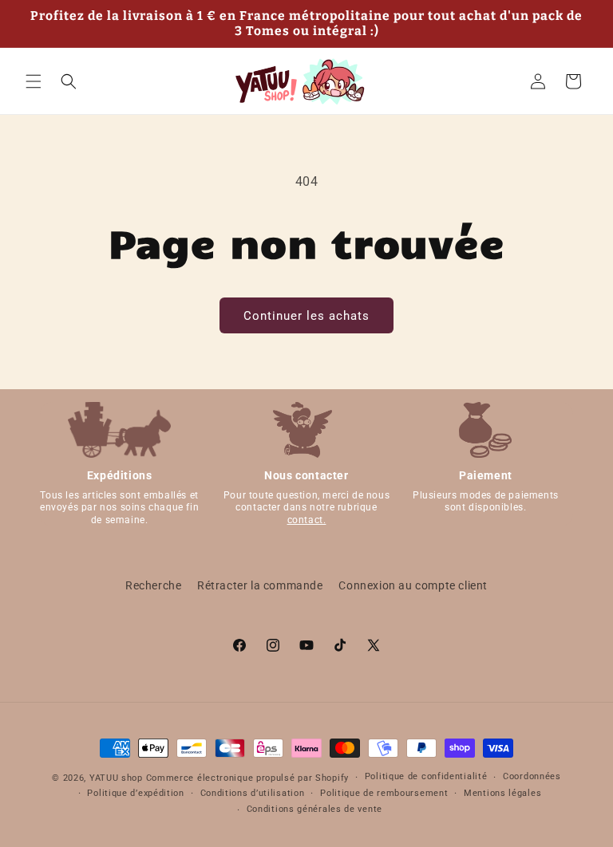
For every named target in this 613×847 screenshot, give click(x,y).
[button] (33, 81)
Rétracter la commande (260, 585)
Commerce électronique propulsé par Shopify (247, 778)
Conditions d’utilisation (252, 793)
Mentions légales (502, 793)
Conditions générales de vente (314, 809)
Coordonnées (532, 776)
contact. (306, 520)
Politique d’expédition (135, 793)
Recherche (153, 585)
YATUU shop (116, 778)
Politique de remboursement (384, 793)
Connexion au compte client (413, 585)
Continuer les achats (306, 316)
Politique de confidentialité (426, 776)
